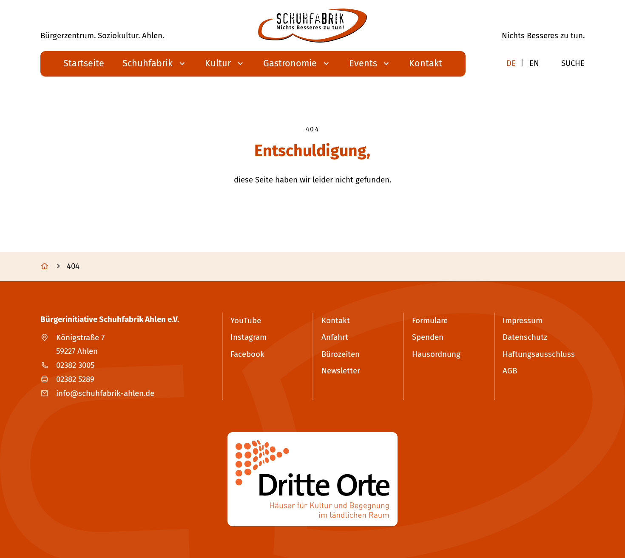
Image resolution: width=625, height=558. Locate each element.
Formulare (430, 320)
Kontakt (335, 320)
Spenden (427, 337)
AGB (510, 371)
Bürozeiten (340, 354)
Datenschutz (525, 337)
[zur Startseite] (312, 26)
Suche (573, 63)
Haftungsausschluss (539, 354)
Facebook (247, 354)
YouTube (245, 320)
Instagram (248, 337)
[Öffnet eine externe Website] (312, 479)
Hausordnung (436, 354)
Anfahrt (334, 337)
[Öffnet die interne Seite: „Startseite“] (52, 266)
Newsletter (340, 371)
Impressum (523, 320)
